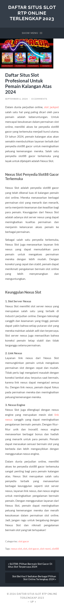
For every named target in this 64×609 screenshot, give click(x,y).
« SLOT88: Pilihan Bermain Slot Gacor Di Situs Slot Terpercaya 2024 (30, 565)
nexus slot (16, 548)
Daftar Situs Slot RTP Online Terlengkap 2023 (32, 12)
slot (25, 548)
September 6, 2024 (16, 98)
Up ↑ (33, 601)
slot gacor (23, 541)
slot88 (55, 548)
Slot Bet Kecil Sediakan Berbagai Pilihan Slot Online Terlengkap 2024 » (34, 578)
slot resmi (45, 548)
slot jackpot (51, 107)
